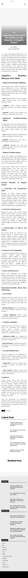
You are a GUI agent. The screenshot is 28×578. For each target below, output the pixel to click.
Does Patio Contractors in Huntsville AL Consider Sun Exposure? (16, 437)
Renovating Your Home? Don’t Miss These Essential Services (17, 516)
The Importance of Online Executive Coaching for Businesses (16, 523)
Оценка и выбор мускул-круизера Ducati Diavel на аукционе (16, 424)
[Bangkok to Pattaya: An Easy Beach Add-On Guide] (5, 450)
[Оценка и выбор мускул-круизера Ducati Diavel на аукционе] (5, 424)
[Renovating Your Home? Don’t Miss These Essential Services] (5, 516)
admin (15, 47)
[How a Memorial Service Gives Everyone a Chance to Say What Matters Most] (5, 444)
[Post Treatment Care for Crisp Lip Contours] (5, 430)
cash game (10, 57)
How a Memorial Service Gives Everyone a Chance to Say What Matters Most (18, 444)
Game (14, 32)
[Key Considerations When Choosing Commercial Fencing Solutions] (5, 536)
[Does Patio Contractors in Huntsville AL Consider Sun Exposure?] (5, 437)
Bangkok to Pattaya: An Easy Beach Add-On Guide (17, 450)
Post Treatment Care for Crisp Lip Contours (17, 430)
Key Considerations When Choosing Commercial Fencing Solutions (17, 536)
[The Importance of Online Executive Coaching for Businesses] (5, 523)
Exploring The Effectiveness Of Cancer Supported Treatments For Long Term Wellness (17, 530)
